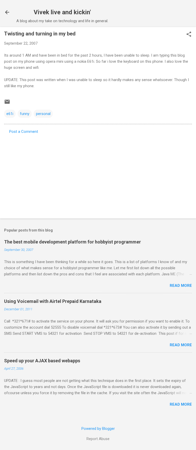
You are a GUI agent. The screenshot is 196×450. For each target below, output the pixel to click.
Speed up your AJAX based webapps (42, 360)
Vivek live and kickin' (62, 12)
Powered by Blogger (98, 428)
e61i (9, 113)
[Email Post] (7, 103)
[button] (189, 34)
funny (24, 113)
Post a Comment (23, 131)
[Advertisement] (98, 174)
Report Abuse (98, 438)
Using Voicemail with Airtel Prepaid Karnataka (52, 301)
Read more (181, 285)
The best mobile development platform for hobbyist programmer (72, 242)
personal (43, 113)
